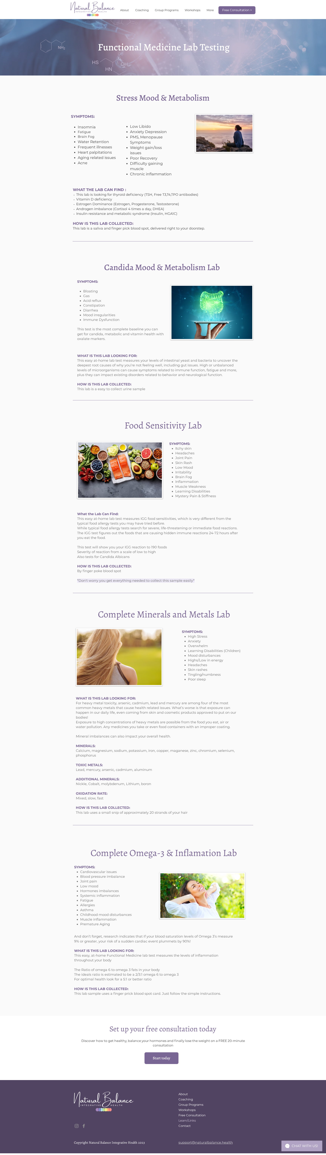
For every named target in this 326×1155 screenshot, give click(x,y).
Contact (184, 1126)
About (183, 1094)
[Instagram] (76, 1126)
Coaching (185, 1099)
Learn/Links (187, 1120)
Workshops (187, 1110)
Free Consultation (192, 1115)
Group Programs (190, 1104)
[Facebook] (83, 1126)
